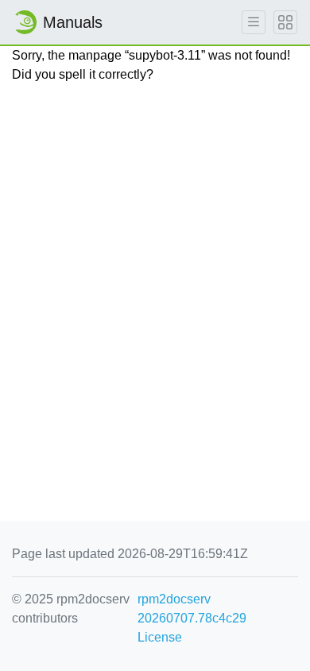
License (160, 637)
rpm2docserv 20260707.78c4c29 (192, 608)
